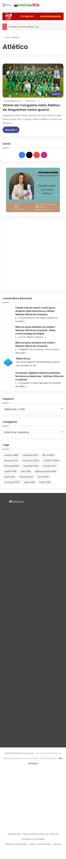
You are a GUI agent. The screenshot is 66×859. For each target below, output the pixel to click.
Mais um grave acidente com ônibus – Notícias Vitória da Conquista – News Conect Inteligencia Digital (35, 330)
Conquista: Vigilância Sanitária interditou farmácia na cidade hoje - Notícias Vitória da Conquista (39, 376)
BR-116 (48, 455)
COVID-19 (51, 460)
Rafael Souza (23, 358)
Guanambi (11, 466)
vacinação (11, 482)
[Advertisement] (33, 255)
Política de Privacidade (16, 844)
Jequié (10, 471)
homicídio (30, 466)
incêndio (49, 466)
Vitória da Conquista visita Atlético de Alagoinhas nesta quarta (31, 107)
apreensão (30, 455)
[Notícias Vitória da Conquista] (27, 4)
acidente (11, 455)
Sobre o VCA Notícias (40, 844)
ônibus (44, 482)
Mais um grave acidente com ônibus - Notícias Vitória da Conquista (35, 344)
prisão (9, 477)
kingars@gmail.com (13, 101)
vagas (29, 482)
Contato (57, 844)
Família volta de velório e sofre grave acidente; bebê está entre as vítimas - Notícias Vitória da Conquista (35, 311)
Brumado (11, 460)
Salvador (26, 477)
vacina (43, 477)
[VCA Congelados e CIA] (33, 16)
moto (26, 471)
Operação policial (45, 471)
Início (7, 37)
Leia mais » (11, 129)
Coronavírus (30, 460)
